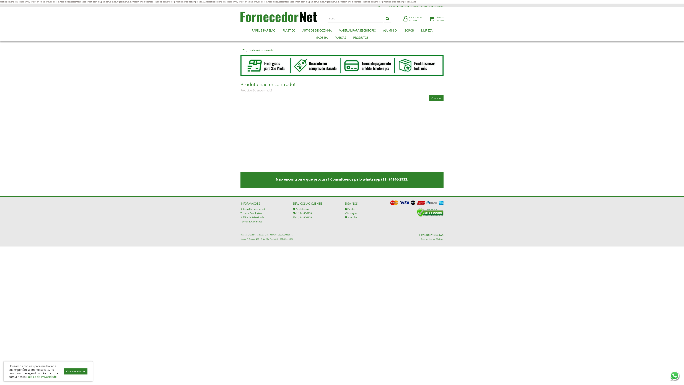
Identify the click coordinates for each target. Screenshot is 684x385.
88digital (440, 239)
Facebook (352, 209)
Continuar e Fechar (75, 371)
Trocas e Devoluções (251, 213)
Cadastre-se (415, 17)
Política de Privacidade (252, 217)
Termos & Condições (251, 221)
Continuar (436, 98)
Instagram (352, 213)
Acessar (413, 20)
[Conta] (405, 19)
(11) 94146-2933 (303, 213)
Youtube (352, 217)
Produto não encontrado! (261, 50)
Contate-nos (302, 209)
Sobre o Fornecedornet (252, 209)
